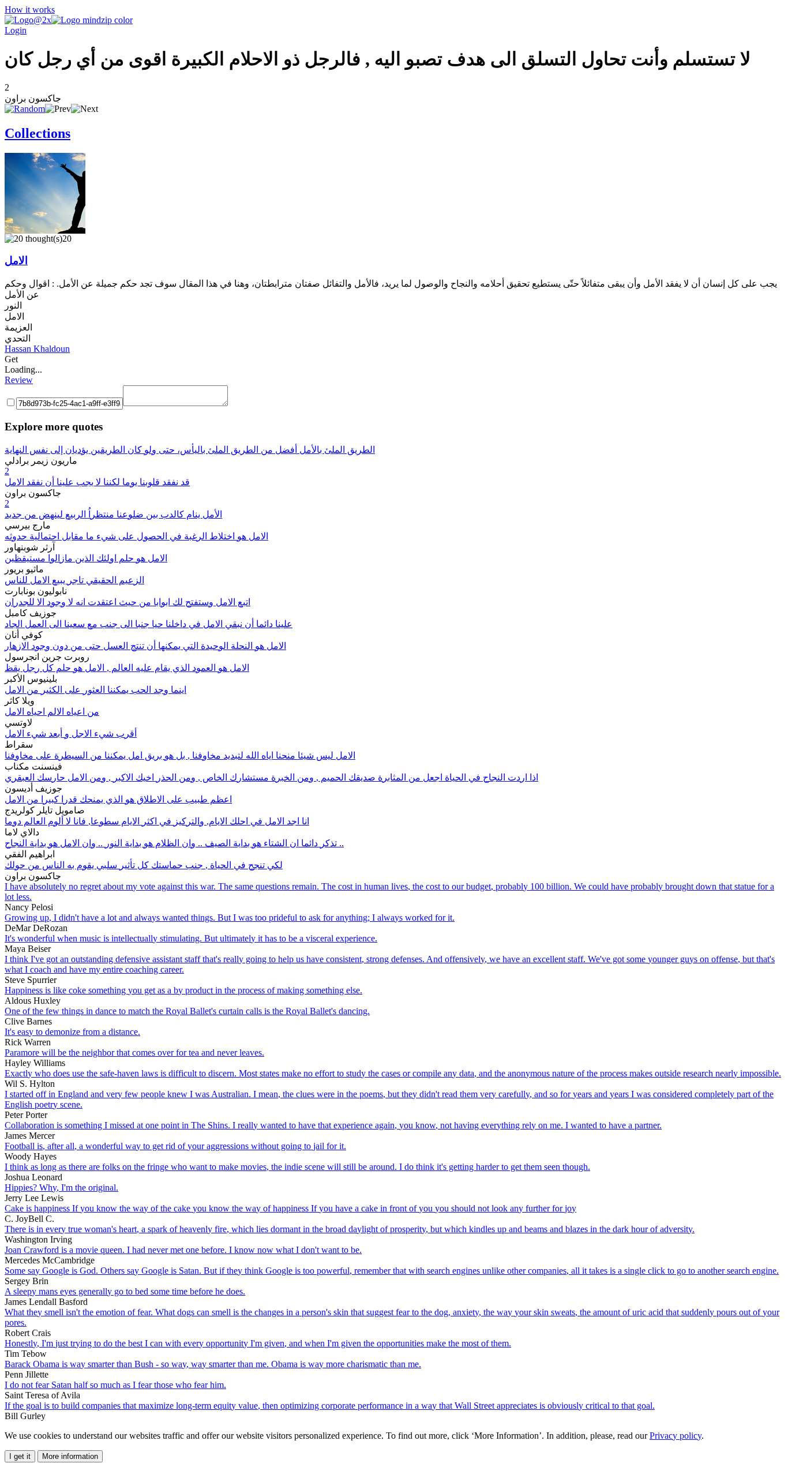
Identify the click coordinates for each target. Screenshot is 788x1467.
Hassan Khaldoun (37, 349)
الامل (16, 260)
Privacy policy (675, 1435)
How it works (30, 9)
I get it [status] (20, 1456)
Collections (37, 133)
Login (16, 30)
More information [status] (70, 1456)
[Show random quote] (25, 109)
